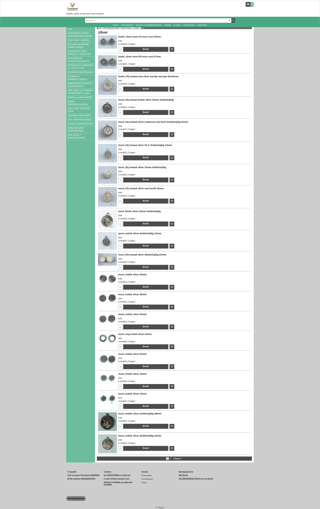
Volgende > (177, 459)
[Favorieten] (172, 49)
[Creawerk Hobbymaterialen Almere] (85, 7)
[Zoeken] (233, 20)
